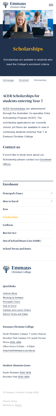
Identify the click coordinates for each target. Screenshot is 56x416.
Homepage (8, 80)
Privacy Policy (10, 401)
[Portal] (52, 267)
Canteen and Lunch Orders (17, 310)
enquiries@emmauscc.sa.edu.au (19, 350)
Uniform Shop (10, 293)
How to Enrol (9, 305)
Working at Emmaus (13, 297)
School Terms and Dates (15, 314)
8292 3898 (23, 376)
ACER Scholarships (14, 108)
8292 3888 (15, 342)
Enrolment (24, 80)
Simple (18, 405)
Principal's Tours (11, 301)
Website (7, 405)
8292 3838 (25, 372)
